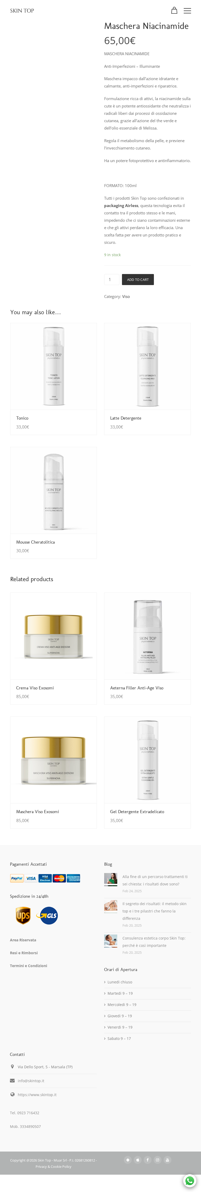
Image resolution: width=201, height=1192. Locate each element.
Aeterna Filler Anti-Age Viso (136, 687)
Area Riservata (23, 939)
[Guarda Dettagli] (53, 366)
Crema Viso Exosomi (35, 687)
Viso (126, 296)
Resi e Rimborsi (24, 952)
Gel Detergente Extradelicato (137, 811)
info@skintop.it (31, 1080)
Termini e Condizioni (28, 965)
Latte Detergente (125, 418)
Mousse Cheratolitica (35, 542)
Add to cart (138, 279)
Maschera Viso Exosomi (37, 811)
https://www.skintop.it (37, 1094)
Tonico (22, 418)
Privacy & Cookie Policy (53, 1166)
